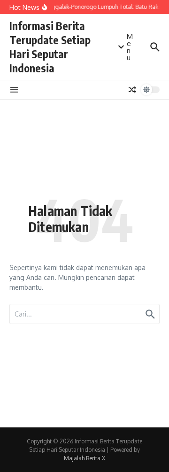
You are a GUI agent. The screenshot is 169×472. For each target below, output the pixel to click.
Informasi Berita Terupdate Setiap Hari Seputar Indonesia (50, 47)
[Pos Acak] (132, 89)
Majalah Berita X (84, 458)
